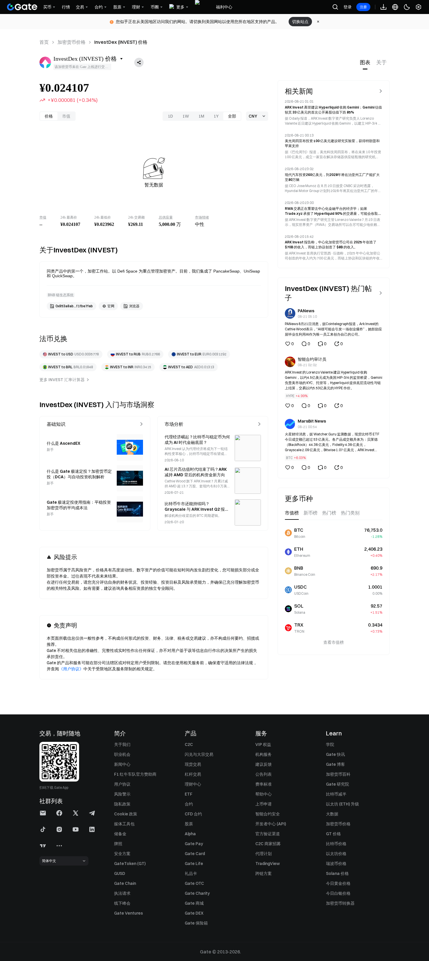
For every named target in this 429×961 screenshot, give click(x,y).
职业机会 (122, 754)
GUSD (119, 873)
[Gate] (22, 7)
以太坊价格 (336, 853)
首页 (44, 42)
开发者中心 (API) (270, 823)
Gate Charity (197, 893)
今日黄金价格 (338, 883)
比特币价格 (336, 843)
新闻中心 (122, 764)
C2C (189, 744)
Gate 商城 (194, 903)
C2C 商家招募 (268, 843)
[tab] (365, 62)
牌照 (118, 843)
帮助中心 (263, 794)
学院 (330, 744)
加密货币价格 (71, 42)
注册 (363, 7)
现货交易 (193, 764)
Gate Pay (194, 843)
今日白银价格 (338, 893)
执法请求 (122, 893)
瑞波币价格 (336, 863)
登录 (347, 7)
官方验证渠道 (267, 833)
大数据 (332, 814)
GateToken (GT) (130, 863)
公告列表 (263, 774)
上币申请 (263, 804)
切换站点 (300, 21)
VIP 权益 (263, 744)
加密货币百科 (338, 774)
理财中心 (193, 784)
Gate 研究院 (337, 784)
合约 (189, 804)
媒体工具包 (124, 823)
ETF (188, 794)
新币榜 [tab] (311, 512)
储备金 (120, 833)
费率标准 (263, 784)
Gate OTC (194, 883)
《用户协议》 (71, 669)
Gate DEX (194, 913)
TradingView (267, 863)
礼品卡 (191, 873)
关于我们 (122, 744)
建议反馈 (263, 764)
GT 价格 (333, 833)
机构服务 (263, 754)
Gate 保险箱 (196, 923)
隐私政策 (122, 804)
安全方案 (122, 853)
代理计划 (263, 853)
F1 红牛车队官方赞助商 (135, 774)
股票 (189, 823)
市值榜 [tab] (292, 512)
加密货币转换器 (340, 903)
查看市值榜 (333, 642)
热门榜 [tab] (329, 512)
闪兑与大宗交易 (199, 754)
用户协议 (122, 784)
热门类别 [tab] (350, 512)
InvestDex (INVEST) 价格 (120, 42)
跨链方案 (263, 873)
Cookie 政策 (125, 814)
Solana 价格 (337, 873)
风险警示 (122, 794)
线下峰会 (122, 903)
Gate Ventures (128, 913)
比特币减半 (336, 794)
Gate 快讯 (335, 754)
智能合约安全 (267, 814)
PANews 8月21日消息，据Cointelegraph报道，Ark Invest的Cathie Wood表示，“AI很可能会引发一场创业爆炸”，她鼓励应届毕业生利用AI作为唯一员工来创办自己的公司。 (333, 329)
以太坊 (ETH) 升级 (342, 804)
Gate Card (195, 853)
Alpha (190, 833)
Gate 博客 (335, 764)
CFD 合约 (193, 814)
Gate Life (194, 863)
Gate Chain (125, 883)
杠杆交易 (193, 774)
